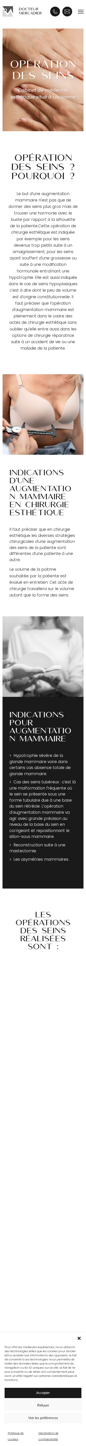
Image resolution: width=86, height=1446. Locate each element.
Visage (23, 1111)
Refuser (43, 1405)
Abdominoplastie (33, 1271)
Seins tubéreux (30, 1231)
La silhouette (30, 1250)
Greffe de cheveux (35, 1323)
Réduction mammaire (37, 1223)
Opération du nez (33, 1158)
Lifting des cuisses (33, 1288)
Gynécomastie (30, 1206)
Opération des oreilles (37, 1133)
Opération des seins (37, 1185)
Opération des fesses (37, 1296)
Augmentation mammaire (42, 1198)
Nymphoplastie (31, 1304)
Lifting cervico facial (35, 1125)
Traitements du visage (38, 1077)
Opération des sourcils (38, 1141)
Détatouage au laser (36, 1093)
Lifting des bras (31, 1279)
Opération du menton (37, 1166)
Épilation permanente (37, 1085)
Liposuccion (27, 1263)
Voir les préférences (43, 1418)
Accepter (43, 1393)
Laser (22, 1064)
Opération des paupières (40, 1150)
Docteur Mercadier (30, 11)
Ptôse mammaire (33, 1214)
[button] (79, 1338)
